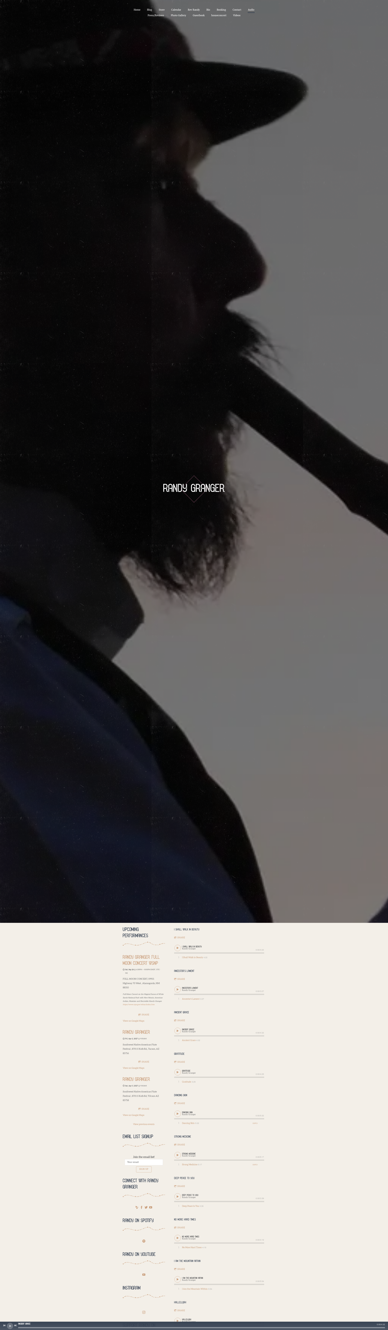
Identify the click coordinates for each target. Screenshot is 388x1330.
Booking (221, 9)
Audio (251, 9)
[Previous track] (4, 1325)
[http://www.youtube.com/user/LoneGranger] (150, 1208)
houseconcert (218, 15)
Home (137, 9)
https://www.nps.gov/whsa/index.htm (139, 1004)
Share (145, 1015)
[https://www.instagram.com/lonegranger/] (143, 1313)
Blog (149, 9)
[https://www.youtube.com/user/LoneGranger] (143, 1275)
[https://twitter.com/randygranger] (146, 1208)
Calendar (176, 9)
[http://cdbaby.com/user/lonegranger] (137, 1208)
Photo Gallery (178, 15)
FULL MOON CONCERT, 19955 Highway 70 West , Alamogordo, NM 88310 (141, 983)
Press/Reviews (156, 15)
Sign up (143, 1169)
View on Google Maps (133, 1021)
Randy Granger (136, 1032)
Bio (208, 9)
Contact (237, 9)
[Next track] (15, 1325)
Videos (237, 15)
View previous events (143, 1124)
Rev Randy (194, 9)
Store (162, 9)
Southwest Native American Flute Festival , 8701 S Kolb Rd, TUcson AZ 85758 (141, 1096)
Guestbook (199, 15)
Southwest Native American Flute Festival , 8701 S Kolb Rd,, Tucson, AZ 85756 (141, 1049)
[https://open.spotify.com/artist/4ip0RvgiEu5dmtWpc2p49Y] (143, 1242)
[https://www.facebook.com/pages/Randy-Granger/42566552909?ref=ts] (141, 1208)
